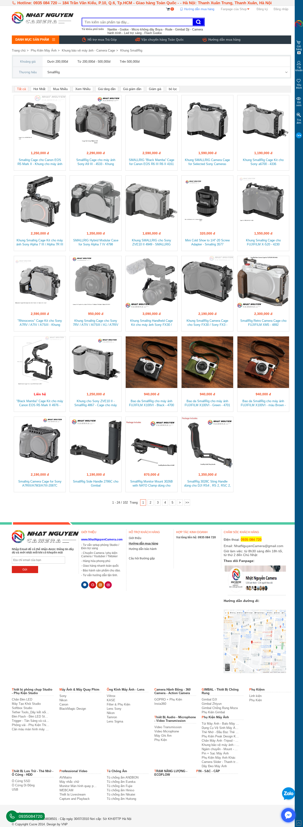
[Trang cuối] (187, 502)
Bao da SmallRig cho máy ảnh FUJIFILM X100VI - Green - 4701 (207, 403)
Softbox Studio (22, 708)
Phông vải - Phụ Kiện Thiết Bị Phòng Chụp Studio (30, 725)
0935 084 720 (207, 537)
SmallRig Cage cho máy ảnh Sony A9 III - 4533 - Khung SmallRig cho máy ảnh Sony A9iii (96, 162)
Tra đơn (299, 121)
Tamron (112, 717)
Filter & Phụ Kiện (118, 704)
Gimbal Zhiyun (212, 703)
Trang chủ (19, 50)
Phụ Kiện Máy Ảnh (44, 50)
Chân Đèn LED (22, 699)
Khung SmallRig (131, 50)
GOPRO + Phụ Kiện (168, 699)
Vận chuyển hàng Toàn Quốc (162, 39)
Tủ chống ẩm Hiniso (120, 790)
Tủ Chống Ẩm (117, 771)
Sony (63, 696)
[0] (168, 9)
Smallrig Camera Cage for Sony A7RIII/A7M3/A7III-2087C (40, 483)
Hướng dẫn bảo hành (143, 549)
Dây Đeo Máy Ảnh (214, 766)
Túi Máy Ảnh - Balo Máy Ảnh (220, 723)
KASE (111, 700)
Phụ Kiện (255, 700)
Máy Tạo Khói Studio (26, 703)
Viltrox (111, 696)
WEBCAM (66, 790)
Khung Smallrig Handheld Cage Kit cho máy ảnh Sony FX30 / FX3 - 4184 (151, 323)
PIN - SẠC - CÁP (208, 771)
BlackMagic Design (72, 708)
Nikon (63, 700)
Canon (63, 704)
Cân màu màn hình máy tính (30, 729)
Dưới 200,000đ (57, 61)
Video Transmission (168, 727)
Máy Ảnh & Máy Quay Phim (79, 689)
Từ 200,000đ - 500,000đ (93, 61)
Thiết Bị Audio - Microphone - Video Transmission (175, 719)
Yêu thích (299, 86)
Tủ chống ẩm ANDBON (122, 777)
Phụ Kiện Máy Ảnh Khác (219, 757)
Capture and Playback (74, 799)
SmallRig (53, 72)
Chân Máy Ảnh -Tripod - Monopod (220, 740)
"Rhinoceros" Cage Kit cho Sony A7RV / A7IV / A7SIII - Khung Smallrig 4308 (40, 323)
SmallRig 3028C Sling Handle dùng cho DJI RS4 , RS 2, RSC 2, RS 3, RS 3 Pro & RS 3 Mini (207, 484)
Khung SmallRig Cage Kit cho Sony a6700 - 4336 (263, 162)
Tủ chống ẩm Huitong (121, 799)
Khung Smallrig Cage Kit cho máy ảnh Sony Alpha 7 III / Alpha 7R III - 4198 (39, 243)
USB (15, 789)
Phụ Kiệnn (257, 689)
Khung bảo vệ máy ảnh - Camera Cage (88, 50)
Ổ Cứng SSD (21, 781)
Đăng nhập (281, 9)
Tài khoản (299, 69)
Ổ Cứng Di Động (23, 785)
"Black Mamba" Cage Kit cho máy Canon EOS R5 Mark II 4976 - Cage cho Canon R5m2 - (39, 403)
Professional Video (73, 771)
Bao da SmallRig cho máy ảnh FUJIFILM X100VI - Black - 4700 (151, 403)
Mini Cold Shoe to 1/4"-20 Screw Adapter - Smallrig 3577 (207, 242)
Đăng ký (262, 9)
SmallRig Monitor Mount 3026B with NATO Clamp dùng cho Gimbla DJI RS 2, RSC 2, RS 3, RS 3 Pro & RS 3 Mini (152, 484)
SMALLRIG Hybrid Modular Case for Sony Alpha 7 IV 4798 (95, 242)
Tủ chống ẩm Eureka (121, 781)
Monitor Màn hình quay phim (78, 786)
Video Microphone (166, 731)
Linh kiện (255, 696)
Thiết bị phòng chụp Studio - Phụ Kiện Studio (32, 691)
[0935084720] (12, 816)
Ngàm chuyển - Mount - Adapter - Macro (220, 749)
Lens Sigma (115, 721)
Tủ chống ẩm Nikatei (121, 794)
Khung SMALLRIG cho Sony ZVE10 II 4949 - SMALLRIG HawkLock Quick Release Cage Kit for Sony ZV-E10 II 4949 (151, 243)
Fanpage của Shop (234, 9)
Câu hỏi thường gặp (142, 558)
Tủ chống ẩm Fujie (119, 786)
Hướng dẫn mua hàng (198, 9)
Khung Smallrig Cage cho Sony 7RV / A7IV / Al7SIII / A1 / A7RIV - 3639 (95, 323)
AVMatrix (65, 777)
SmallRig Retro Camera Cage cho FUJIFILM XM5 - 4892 (263, 322)
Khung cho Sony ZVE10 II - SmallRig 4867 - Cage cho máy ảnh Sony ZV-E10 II (95, 403)
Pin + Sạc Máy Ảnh (215, 753)
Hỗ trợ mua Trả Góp (102, 39)
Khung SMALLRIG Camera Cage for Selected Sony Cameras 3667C (207, 162)
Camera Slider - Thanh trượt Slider (220, 762)
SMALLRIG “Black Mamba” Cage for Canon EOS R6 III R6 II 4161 (151, 162)
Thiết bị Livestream (72, 794)
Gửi (24, 569)
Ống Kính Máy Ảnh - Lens (125, 689)
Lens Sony (114, 708)
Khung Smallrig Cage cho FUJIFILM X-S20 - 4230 (263, 242)
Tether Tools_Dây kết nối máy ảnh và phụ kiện (30, 712)
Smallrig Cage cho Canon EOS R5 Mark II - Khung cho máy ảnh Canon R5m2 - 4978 (40, 162)
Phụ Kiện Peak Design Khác (220, 736)
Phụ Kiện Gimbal (213, 712)
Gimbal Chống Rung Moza (220, 708)
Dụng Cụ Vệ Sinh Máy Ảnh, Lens (220, 728)
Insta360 (160, 703)
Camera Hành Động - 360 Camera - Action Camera (172, 691)
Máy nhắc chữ (69, 781)
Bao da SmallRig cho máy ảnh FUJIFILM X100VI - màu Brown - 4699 (263, 403)
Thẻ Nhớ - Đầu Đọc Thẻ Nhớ (220, 732)
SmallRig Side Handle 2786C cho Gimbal (95, 483)
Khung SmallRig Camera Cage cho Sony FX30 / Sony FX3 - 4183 (207, 323)
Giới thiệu (135, 538)
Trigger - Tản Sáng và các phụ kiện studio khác (30, 721)
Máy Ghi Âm (163, 735)
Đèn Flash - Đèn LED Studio (30, 716)
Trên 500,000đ (129, 61)
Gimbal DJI (209, 699)
